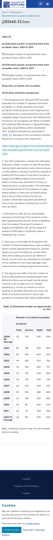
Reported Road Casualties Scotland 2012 (21, 16)
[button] (41, 4)
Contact (26, 479)
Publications (15, 12)
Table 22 (7, 134)
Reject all (28, 529)
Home (4, 12)
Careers (26, 493)
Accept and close (12, 530)
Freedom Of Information (26, 486)
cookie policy (33, 523)
